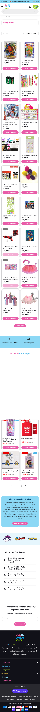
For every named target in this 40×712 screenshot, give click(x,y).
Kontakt (19, 700)
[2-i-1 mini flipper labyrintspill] (29, 50)
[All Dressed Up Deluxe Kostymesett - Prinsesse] (11, 267)
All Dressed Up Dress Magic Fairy (28, 278)
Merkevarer (5, 666)
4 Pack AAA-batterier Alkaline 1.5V (10, 185)
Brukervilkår (11, 700)
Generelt (4, 677)
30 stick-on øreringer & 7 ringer (29, 123)
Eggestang (24, 185)
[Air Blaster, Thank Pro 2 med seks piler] (11, 236)
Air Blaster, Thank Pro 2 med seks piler (10, 247)
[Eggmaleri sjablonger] (11, 205)
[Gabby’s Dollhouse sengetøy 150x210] (29, 460)
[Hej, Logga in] (30, 7)
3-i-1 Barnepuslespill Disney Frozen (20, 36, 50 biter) (10, 124)
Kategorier (5, 670)
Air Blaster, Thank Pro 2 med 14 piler (29, 216)
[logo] (20, 637)
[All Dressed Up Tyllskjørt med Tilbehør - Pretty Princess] (29, 298)
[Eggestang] (29, 174)
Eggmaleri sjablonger (9, 216)
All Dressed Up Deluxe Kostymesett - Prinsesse (10, 278)
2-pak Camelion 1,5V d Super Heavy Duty (10, 92)
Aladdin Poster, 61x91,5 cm (29, 247)
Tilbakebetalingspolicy (25, 697)
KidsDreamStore (17, 703)
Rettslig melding (29, 700)
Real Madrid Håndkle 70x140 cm (9, 377)
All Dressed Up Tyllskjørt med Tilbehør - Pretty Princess (29, 310)
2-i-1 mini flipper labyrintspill (27, 61)
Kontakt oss (6, 681)
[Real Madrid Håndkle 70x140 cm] (11, 366)
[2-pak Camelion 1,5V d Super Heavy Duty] (11, 81)
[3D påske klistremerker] (29, 145)
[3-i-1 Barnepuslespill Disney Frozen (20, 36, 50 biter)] (11, 112)
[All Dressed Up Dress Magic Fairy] (29, 267)
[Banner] (7, 539)
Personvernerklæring (9, 697)
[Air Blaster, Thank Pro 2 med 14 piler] (29, 205)
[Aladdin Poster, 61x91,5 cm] (29, 236)
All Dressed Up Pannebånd (7, 310)
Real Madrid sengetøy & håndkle (10, 471)
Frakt (36, 697)
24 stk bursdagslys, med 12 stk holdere (27, 92)
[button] (2, 6)
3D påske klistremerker (29, 155)
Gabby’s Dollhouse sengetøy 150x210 (27, 471)
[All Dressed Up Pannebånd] (11, 298)
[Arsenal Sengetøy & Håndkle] (29, 427)
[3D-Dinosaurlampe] (11, 145)
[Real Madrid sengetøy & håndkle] (11, 460)
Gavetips (4, 673)
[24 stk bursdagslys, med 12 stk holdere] (29, 81)
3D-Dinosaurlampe (9, 155)
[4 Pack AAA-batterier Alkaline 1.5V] (11, 174)
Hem (2, 17)
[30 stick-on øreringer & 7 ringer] (29, 112)
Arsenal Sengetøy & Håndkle (27, 439)
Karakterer (5, 662)
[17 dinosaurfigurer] (11, 50)
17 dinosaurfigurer (9, 61)
